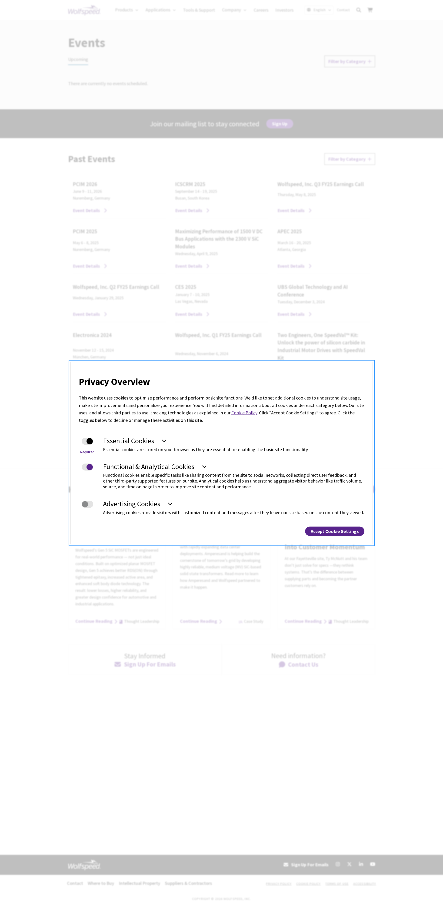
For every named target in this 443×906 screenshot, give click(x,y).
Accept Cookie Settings (335, 531)
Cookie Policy (244, 413)
